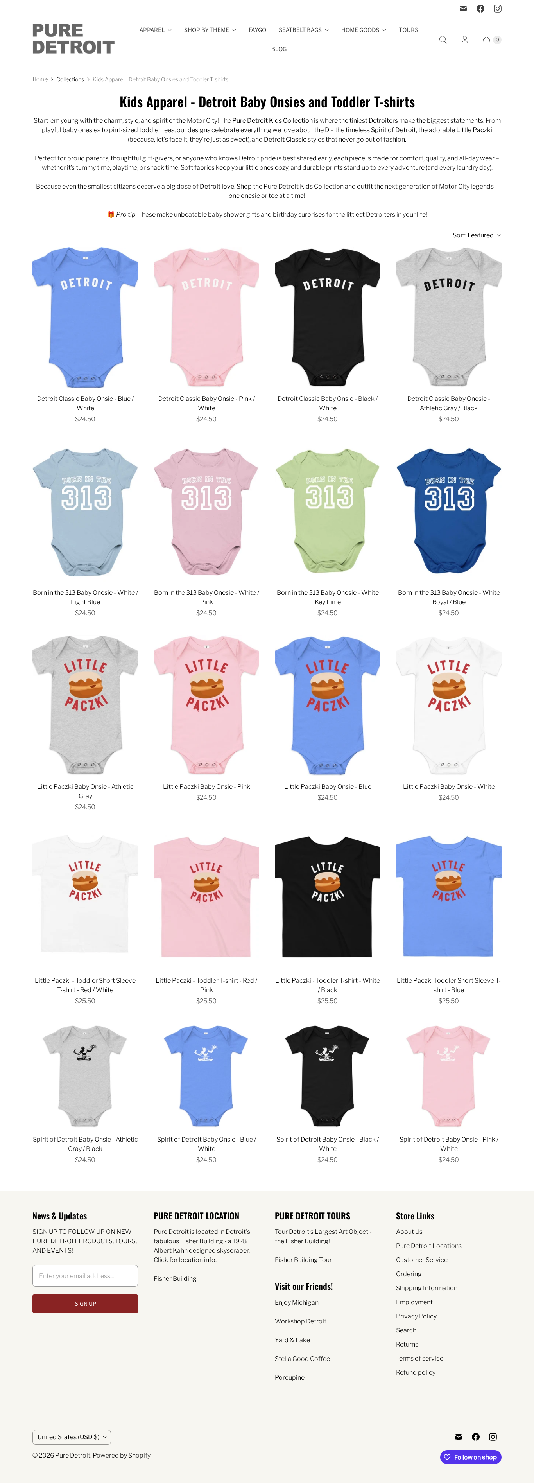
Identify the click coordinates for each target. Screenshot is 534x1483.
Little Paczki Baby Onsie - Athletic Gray (85, 791)
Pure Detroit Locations (429, 1246)
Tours (408, 30)
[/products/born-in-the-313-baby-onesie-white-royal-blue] (449, 511)
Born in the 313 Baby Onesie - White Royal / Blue (449, 597)
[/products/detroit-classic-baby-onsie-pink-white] (206, 317)
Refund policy (415, 1372)
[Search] (443, 40)
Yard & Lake (292, 1340)
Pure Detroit (72, 1455)
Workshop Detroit (300, 1321)
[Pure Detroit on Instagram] (497, 8)
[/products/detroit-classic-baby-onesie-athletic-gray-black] (449, 317)
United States (69, 1437)
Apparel (152, 30)
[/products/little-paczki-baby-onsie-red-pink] (206, 705)
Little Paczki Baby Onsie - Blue (327, 786)
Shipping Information (426, 1288)
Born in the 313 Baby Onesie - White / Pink (206, 597)
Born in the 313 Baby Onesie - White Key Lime (328, 597)
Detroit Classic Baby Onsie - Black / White (328, 403)
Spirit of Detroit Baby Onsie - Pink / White (449, 1144)
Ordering (409, 1274)
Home (40, 79)
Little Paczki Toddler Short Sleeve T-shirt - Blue (449, 985)
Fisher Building (175, 1278)
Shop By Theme (206, 30)
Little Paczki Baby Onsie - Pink (206, 786)
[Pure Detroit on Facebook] (480, 8)
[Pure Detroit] (73, 40)
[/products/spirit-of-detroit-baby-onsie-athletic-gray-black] (85, 1076)
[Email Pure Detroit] (463, 8)
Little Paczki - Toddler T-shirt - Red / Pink (206, 985)
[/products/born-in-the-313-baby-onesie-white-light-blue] (85, 511)
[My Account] (465, 40)
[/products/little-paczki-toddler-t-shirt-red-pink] (206, 899)
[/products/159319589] (327, 511)
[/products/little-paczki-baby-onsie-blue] (327, 705)
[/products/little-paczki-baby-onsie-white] (449, 705)
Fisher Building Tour (303, 1260)
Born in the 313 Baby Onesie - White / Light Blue (85, 597)
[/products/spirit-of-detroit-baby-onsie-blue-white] (206, 1076)
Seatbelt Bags (300, 30)
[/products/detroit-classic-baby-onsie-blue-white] (85, 317)
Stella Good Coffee (302, 1359)
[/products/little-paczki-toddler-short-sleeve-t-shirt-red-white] (85, 899)
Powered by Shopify (122, 1455)
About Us (409, 1231)
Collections (70, 79)
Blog (279, 49)
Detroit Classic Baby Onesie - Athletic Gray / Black (448, 403)
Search (406, 1330)
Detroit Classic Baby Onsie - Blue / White (85, 403)
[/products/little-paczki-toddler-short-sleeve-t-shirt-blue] (449, 899)
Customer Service (422, 1260)
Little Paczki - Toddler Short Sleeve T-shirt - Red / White (85, 985)
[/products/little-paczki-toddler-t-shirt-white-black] (327, 899)
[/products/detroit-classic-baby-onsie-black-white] (327, 317)
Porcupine (290, 1377)
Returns (407, 1344)
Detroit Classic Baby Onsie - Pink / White (206, 403)
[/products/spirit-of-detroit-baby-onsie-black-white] (327, 1076)
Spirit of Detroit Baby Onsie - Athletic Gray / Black (85, 1144)
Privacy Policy (416, 1316)
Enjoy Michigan (297, 1302)
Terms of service (419, 1358)
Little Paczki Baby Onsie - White (449, 786)
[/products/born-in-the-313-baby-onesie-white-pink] (206, 511)
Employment (414, 1302)
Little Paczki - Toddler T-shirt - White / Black (327, 985)
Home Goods (360, 30)
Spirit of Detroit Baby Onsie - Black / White (327, 1144)
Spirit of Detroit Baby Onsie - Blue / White (206, 1144)
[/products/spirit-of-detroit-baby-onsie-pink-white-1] (449, 1076)
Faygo (257, 30)
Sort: (473, 235)
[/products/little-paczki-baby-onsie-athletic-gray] (85, 705)
